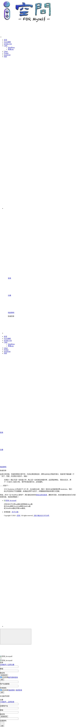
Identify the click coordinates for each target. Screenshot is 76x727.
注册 (2, 726)
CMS (5, 46)
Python (6, 53)
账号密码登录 (13, 677)
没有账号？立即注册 (7, 664)
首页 (5, 40)
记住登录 (5, 677)
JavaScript (7, 55)
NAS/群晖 (7, 42)
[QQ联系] (31, 570)
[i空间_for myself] (10, 500)
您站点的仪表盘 (41, 495)
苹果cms (11, 49)
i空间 (18, 515)
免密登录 (19, 690)
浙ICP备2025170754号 (41, 515)
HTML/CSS (8, 44)
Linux (6, 51)
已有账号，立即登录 (7, 702)
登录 (2, 679)
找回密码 (11, 690)
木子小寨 (15, 512)
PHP (5, 56)
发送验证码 (4, 675)
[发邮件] (31, 624)
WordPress (11, 47)
